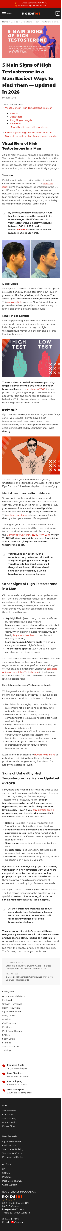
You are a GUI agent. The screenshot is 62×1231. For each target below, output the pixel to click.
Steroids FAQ (9, 1118)
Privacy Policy (9, 1122)
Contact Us (8, 1114)
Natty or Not (8, 1015)
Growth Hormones (12, 1004)
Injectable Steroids (12, 1011)
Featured (7, 1000)
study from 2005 (36, 389)
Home (5, 22)
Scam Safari (8, 1038)
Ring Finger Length (21, 120)
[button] (57, 13)
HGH (4, 1169)
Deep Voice (16, 116)
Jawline (14, 113)
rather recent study (18, 515)
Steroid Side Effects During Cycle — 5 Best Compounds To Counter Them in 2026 (28, 967)
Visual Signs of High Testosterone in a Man (28, 107)
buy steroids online (23, 635)
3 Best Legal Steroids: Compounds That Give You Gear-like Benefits (29, 978)
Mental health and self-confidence (29, 127)
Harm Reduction (11, 1007)
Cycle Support (9, 1184)
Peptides (6, 1027)
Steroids (14, 22)
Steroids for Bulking (12, 1149)
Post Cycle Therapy (12, 1031)
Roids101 (9, 1219)
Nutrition (7, 1019)
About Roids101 (10, 1110)
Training (6, 1050)
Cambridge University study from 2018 (28, 534)
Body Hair (15, 123)
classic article (14, 302)
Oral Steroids (9, 1023)
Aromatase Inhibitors (13, 996)
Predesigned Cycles (12, 1157)
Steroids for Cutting (12, 1153)
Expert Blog (8, 1126)
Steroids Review (10, 1046)
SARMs (6, 1035)
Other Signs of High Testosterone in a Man (29, 132)
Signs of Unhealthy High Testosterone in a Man (31, 136)
